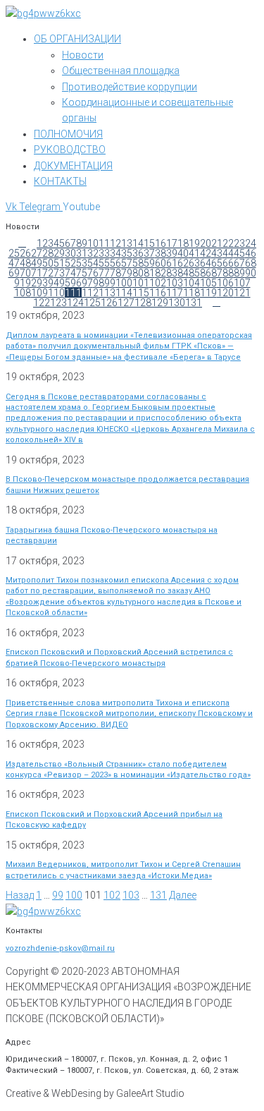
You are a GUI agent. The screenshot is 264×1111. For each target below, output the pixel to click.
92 (31, 283)
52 (70, 263)
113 (107, 293)
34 (115, 253)
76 (93, 273)
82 (160, 273)
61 (171, 263)
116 (157, 293)
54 (93, 263)
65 (216, 263)
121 (242, 293)
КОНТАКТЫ (60, 181)
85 (194, 273)
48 (25, 263)
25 (14, 253)
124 (75, 303)
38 (160, 253)
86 (205, 273)
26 (25, 253)
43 (216, 253)
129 (159, 303)
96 (76, 283)
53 (81, 263)
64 (205, 263)
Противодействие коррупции (129, 86)
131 (193, 303)
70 (25, 273)
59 (149, 263)
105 (208, 283)
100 (123, 283)
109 (39, 293)
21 (216, 243)
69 (14, 273)
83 (171, 273)
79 (126, 273)
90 (250, 273)
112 (90, 293)
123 (58, 303)
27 (36, 253)
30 (70, 253)
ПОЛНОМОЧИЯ (68, 134)
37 (149, 253)
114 (123, 293)
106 (225, 283)
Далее (182, 895)
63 (194, 263)
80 (138, 273)
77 (104, 273)
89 (239, 273)
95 (64, 283)
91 (19, 283)
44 (228, 253)
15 (149, 243)
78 (115, 273)
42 (205, 253)
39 (171, 253)
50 (48, 263)
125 (92, 303)
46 (250, 253)
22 (228, 243)
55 (104, 263)
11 (104, 243)
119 (208, 293)
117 (174, 293)
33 (104, 253)
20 (205, 243)
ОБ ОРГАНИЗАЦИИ (77, 38)
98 (98, 283)
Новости (82, 55)
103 (174, 283)
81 (149, 273)
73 (59, 273)
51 (59, 263)
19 (194, 243)
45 (239, 253)
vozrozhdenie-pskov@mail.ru (60, 948)
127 (126, 303)
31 (81, 253)
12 (115, 243)
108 (22, 293)
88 (228, 273)
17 (171, 243)
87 (216, 273)
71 (36, 273)
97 (87, 283)
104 (191, 283)
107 (242, 283)
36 (138, 253)
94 (53, 283)
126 (109, 303)
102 (157, 283)
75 (81, 273)
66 (228, 263)
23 (239, 243)
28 (48, 253)
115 (140, 293)
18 (183, 243)
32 (93, 253)
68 (250, 263)
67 (239, 263)
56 (115, 263)
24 (250, 243)
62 (183, 263)
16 (160, 243)
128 (142, 303)
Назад (20, 895)
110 (56, 293)
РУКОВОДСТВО (70, 149)
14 (138, 243)
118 (191, 293)
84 (183, 273)
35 (126, 253)
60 (160, 263)
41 (194, 253)
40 (183, 253)
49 (36, 263)
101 (140, 283)
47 (14, 263)
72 (48, 273)
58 (138, 263)
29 (59, 253)
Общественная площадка (121, 70)
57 (126, 263)
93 (42, 283)
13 (126, 243)
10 (93, 243)
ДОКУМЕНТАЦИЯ (73, 165)
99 (109, 283)
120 (225, 293)
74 (70, 273)
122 (41, 303)
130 (176, 303)
